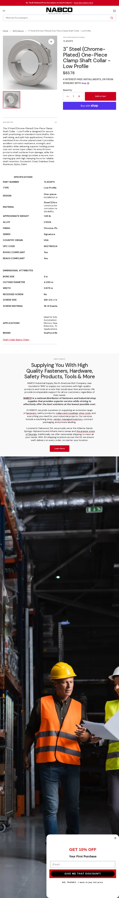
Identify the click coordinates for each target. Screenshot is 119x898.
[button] (4, 11)
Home (5, 31)
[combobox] (59, 18)
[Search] (112, 18)
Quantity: (67, 90)
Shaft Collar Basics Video (16, 339)
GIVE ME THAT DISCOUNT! (83, 873)
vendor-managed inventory (68, 419)
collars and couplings (67, 413)
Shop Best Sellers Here (83, 3)
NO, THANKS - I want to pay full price (82, 882)
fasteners (31, 413)
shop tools (85, 413)
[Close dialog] (115, 838)
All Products (18, 31)
